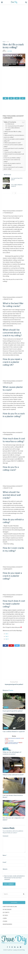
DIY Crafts (6, 912)
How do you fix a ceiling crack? (13, 152)
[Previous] (13, 193)
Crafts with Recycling (10, 906)
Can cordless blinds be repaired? (14, 731)
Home (4, 41)
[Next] (15, 193)
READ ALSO (10, 124)
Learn (8, 41)
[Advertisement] (14, 23)
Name (5, 855)
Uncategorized (7, 924)
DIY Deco (5, 915)
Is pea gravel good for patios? (16, 126)
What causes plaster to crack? (13, 142)
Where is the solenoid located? (13, 775)
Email (5, 862)
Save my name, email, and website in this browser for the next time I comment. (14, 877)
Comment (5, 836)
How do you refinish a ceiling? (12, 157)
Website (5, 869)
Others (5, 921)
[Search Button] (23, 894)
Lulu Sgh (9, 51)
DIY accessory (7, 909)
